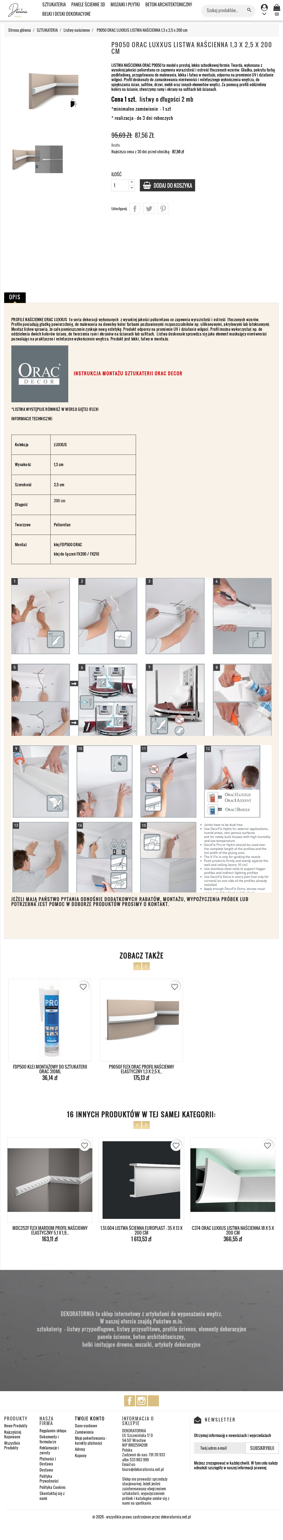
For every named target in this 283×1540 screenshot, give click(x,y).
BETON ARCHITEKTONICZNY (168, 4)
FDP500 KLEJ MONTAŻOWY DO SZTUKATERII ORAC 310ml (50, 1069)
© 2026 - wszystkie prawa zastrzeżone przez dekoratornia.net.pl (141, 1517)
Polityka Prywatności (49, 1478)
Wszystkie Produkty (12, 1445)
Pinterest (163, 208)
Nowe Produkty (15, 1425)
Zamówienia (84, 1432)
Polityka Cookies (52, 1487)
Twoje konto (90, 1418)
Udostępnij (134, 208)
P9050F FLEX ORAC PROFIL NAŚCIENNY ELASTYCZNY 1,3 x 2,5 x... (141, 1069)
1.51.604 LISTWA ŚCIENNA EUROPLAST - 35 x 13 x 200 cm (50, 1230)
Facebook (129, 1400)
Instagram (141, 1400)
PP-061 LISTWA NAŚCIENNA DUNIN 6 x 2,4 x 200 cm (233, 1230)
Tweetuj (148, 208)
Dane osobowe (86, 1425)
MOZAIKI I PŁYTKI (125, 4)
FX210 (94, 554)
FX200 (82, 554)
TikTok (153, 1400)
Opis (15, 297)
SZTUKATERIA (54, 4)
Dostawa (46, 1470)
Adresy (80, 1449)
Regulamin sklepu (53, 1430)
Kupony (81, 1455)
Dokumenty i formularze (49, 1439)
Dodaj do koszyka (172, 185)
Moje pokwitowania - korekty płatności (91, 1440)
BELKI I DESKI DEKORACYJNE (66, 13)
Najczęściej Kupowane (12, 1434)
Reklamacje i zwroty (49, 1450)
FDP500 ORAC (70, 544)
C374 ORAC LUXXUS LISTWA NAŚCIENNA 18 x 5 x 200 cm (141, 1230)
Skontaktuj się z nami (52, 1495)
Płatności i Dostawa (48, 1461)
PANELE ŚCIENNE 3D (88, 4)
